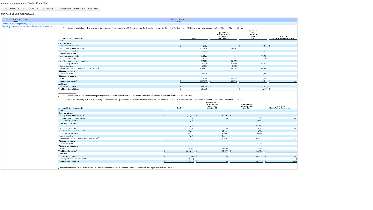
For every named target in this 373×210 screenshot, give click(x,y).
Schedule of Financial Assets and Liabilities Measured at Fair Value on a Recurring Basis (27, 27)
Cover (5, 9)
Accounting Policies (64, 9)
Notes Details (93, 9)
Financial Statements (18, 9)
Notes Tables (79, 9)
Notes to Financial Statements (41, 9)
